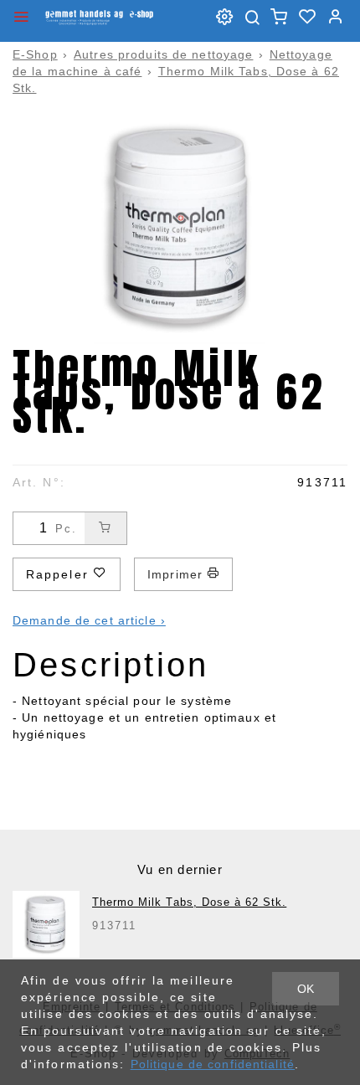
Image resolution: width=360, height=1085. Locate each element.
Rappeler (60, 574)
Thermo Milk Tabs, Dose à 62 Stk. (189, 902)
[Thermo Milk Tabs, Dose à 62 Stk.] (46, 924)
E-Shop (35, 54)
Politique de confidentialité (213, 1064)
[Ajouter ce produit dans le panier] (105, 528)
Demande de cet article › (89, 620)
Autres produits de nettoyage (163, 54)
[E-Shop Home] (99, 16)
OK (305, 988)
